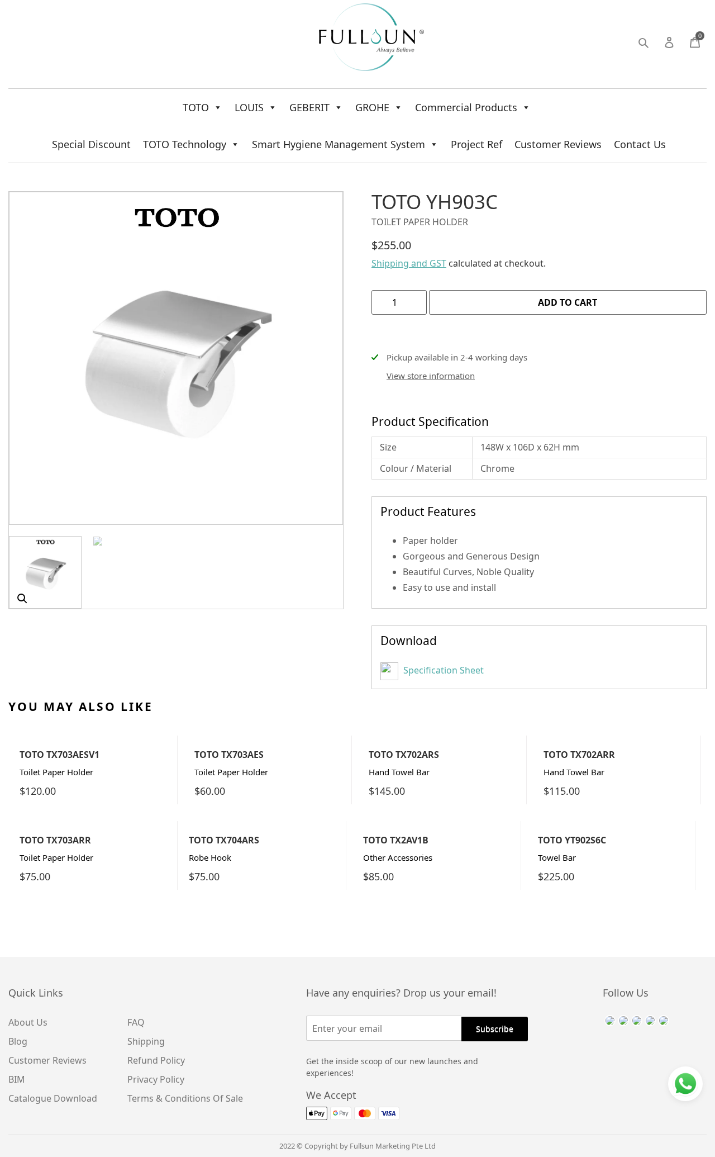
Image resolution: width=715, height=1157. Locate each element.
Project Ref (476, 144)
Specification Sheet (442, 670)
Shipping (146, 1041)
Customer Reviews (558, 144)
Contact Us (640, 144)
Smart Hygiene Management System (338, 144)
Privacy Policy (155, 1079)
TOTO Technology (184, 144)
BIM (16, 1079)
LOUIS (249, 107)
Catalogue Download (52, 1098)
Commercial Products (466, 107)
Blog (17, 1041)
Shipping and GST (408, 263)
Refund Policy (156, 1060)
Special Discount (91, 144)
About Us (27, 1022)
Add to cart (567, 302)
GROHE (372, 107)
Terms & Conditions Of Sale (185, 1098)
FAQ (136, 1022)
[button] (22, 599)
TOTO (196, 107)
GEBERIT (309, 107)
